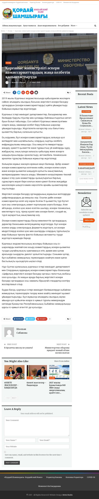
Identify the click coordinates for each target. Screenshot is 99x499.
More (73, 26)
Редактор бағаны (35, 2)
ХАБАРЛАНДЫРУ (86, 168)
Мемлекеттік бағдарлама (71, 2)
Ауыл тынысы (29, 26)
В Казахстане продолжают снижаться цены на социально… (86, 120)
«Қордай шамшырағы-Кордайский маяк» (15, 2)
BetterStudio (68, 495)
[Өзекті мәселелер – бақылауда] (37, 372)
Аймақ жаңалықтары (11, 26)
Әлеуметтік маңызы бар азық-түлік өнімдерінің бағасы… (86, 147)
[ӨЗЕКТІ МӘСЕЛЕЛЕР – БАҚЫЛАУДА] (14, 372)
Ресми (8, 63)
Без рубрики (63, 26)
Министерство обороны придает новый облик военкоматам (57, 350)
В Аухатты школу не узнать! (18, 348)
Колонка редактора (48, 2)
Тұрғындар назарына (86, 164)
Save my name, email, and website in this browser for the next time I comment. (33, 456)
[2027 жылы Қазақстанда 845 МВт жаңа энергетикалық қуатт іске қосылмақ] (59, 372)
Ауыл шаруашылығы (47, 26)
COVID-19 (59, 2)
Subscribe (89, 220)
